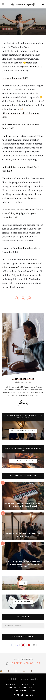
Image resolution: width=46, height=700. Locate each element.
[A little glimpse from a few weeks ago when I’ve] (16, 671)
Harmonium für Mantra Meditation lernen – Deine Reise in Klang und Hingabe (23, 504)
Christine (6, 178)
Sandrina (6, 136)
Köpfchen (34, 248)
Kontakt (24, 684)
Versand (13, 687)
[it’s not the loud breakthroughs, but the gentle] (1, 671)
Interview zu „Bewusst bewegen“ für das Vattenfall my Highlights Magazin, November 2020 (22, 213)
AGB (35, 684)
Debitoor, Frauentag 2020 (15, 78)
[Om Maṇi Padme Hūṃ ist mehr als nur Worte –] (8, 671)
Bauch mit (23, 248)
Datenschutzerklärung (23, 690)
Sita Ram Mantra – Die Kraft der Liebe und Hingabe (23, 535)
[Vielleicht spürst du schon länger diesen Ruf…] (31, 671)
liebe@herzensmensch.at (29, 66)
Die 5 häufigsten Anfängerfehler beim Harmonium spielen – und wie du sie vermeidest (23, 564)
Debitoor (21, 89)
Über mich (10, 684)
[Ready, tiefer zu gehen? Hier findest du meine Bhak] (24, 671)
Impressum (27, 687)
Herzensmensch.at (25, 663)
